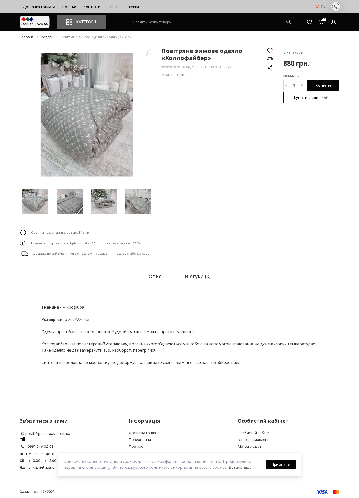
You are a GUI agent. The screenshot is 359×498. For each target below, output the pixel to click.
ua (317, 6)
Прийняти (280, 464)
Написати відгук (218, 66)
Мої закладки (249, 446)
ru (324, 6)
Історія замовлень (254, 439)
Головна (27, 37)
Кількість (291, 75)
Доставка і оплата (144, 432)
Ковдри (47, 37)
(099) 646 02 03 (40, 446)
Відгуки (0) (198, 276)
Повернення (140, 439)
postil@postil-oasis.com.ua (47, 433)
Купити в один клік (311, 97)
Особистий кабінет (254, 432)
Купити (323, 85)
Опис (155, 276)
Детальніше (240, 467)
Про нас (136, 446)
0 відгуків (191, 66)
